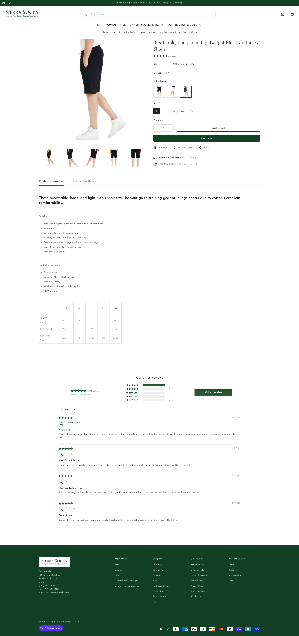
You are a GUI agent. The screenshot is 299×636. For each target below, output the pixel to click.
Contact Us (158, 570)
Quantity (158, 120)
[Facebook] (3, 3)
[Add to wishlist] (256, 43)
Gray (172, 92)
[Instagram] (10, 3)
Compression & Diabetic (184, 25)
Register (232, 570)
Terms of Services (199, 575)
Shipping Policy (197, 570)
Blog (155, 581)
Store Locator (159, 596)
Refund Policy (197, 581)
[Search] (85, 14)
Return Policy (197, 565)
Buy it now (207, 138)
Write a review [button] (213, 392)
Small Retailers (197, 591)
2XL (192, 112)
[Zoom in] (138, 45)
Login (231, 565)
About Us (157, 565)
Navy (186, 92)
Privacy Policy (197, 586)
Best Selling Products (124, 32)
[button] (160, 56)
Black (159, 92)
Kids (123, 25)
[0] (292, 14)
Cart (230, 581)
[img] (66, 418)
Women (110, 25)
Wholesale (195, 596)
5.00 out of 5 (94, 391)
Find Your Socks (161, 586)
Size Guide (158, 591)
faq (154, 602)
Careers (156, 575)
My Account (234, 575)
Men (98, 25)
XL (183, 112)
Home (105, 32)
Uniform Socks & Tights (146, 25)
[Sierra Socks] (22, 14)
